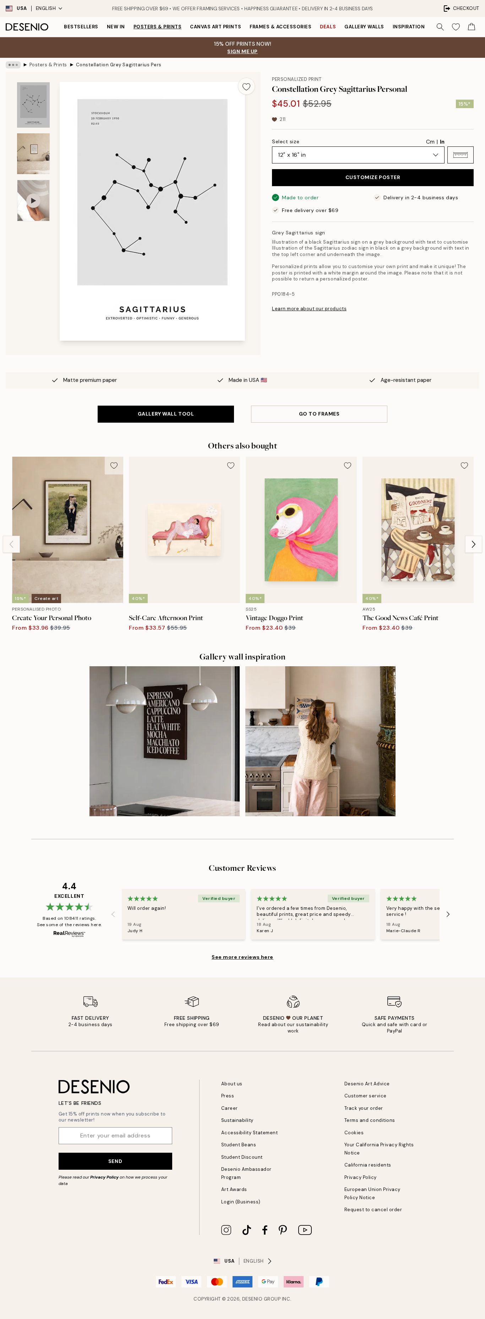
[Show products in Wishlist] (456, 26)
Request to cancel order (373, 1210)
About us (232, 1084)
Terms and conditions (369, 1120)
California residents (367, 1165)
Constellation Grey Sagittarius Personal (118, 65)
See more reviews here (242, 957)
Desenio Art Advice (367, 1084)
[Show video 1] (33, 200)
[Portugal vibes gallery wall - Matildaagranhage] (320, 741)
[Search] (440, 27)
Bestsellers (81, 27)
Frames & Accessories (280, 27)
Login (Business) (241, 1202)
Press (227, 1096)
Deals (328, 27)
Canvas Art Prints (215, 27)
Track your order (363, 1108)
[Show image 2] (33, 153)
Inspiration (409, 27)
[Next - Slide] (473, 544)
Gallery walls (364, 27)
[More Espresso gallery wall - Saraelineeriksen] (164, 741)
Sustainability (237, 1120)
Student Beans (238, 1145)
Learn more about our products (309, 309)
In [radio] (442, 141)
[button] (460, 154)
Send (115, 1161)
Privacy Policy (104, 1177)
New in (116, 27)
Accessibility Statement (249, 1133)
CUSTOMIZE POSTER (372, 177)
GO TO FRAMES (319, 414)
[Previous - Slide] (11, 544)
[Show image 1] (33, 105)
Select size (285, 141)
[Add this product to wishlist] (246, 86)
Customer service (365, 1096)
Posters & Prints (157, 27)
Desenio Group (261, 1299)
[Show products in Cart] (471, 26)
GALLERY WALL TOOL (166, 414)
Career (229, 1108)
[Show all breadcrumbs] (13, 64)
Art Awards (234, 1189)
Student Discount (242, 1157)
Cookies (354, 1133)
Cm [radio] (430, 141)
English (46, 8)
